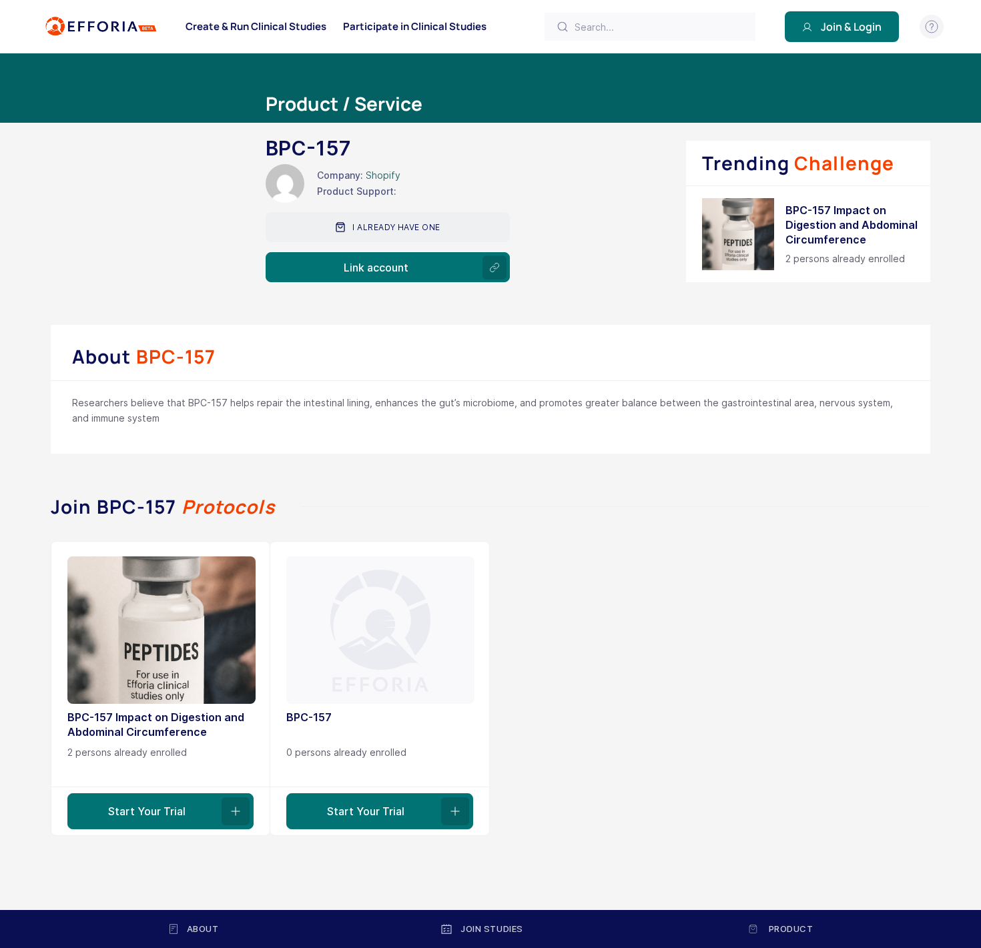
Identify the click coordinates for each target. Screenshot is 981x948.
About (203, 928)
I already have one (396, 227)
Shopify (383, 175)
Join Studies (491, 928)
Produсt (791, 928)
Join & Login (851, 26)
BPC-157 (309, 717)
